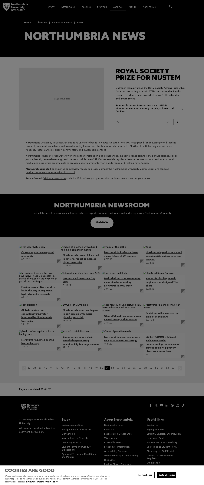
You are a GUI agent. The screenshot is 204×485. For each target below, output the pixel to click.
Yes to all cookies (167, 475)
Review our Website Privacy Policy (41, 482)
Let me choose (145, 475)
